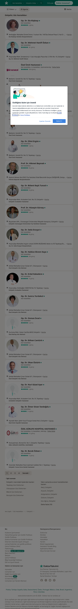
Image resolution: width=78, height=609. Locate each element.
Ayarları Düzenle (45, 121)
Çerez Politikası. (25, 115)
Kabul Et (59, 121)
